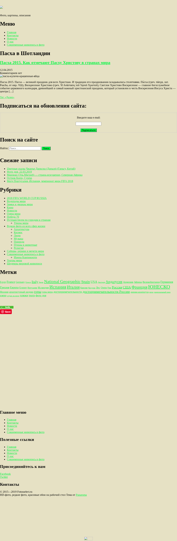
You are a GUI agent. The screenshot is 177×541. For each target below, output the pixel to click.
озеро (3, 295)
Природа (19, 241)
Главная (11, 32)
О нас (10, 41)
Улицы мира (21, 223)
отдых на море (13, 296)
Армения (128, 281)
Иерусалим (32, 288)
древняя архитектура (140, 292)
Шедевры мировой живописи (24, 263)
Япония (4, 291)
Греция (4, 287)
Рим (109, 288)
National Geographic (62, 281)
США (127, 287)
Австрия (101, 282)
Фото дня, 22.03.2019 (19, 171)
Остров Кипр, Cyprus (19, 178)
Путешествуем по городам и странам (28, 219)
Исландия (43, 287)
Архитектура (21, 229)
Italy (35, 282)
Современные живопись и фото (25, 44)
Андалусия (114, 282)
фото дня (41, 295)
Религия (19, 248)
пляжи (24, 295)
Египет (23, 287)
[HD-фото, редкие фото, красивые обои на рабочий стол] (6, 307)
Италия (73, 287)
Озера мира (13, 213)
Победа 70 (13, 216)
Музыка (18, 238)
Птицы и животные (25, 244)
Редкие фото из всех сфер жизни (26, 226)
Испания (57, 286)
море (151, 292)
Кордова (91, 288)
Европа (14, 287)
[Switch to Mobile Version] (88, 539)
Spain (85, 281)
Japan (41, 282)
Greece (28, 282)
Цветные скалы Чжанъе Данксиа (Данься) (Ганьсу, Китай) (41, 168)
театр (32, 295)
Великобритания (151, 282)
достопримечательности (67, 291)
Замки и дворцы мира (20, 204)
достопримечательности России (106, 291)
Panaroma (81, 494)
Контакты (12, 35)
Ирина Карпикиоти (25, 257)
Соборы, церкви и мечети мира (25, 251)
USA (94, 282)
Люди (17, 235)
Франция (139, 287)
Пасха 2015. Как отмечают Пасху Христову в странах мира (55, 62)
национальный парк (162, 292)
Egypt (3, 282)
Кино (10, 207)
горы (37, 291)
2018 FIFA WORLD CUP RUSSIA (27, 198)
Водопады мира (16, 201)
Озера (104, 287)
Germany (20, 282)
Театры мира (14, 260)
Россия (117, 287)
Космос (18, 232)
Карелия (84, 288)
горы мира (47, 292)
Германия (166, 282)
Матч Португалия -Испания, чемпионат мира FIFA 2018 (40, 181)
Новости (12, 38)
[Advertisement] (88, 338)
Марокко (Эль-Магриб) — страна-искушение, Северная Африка (44, 174)
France (11, 282)
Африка (138, 282)
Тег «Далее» (7, 97)
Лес (98, 287)
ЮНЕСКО (159, 286)
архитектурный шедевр (21, 292)
